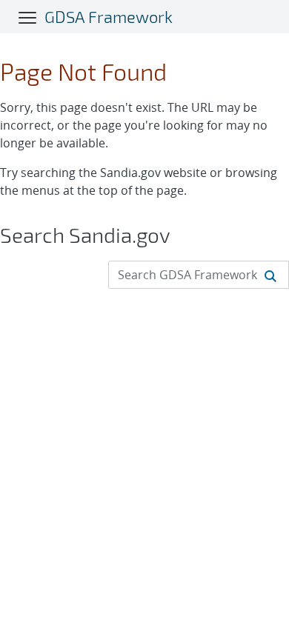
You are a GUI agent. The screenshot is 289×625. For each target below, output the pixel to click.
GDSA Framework (108, 16)
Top (245, 608)
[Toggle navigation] (28, 17)
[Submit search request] (270, 275)
